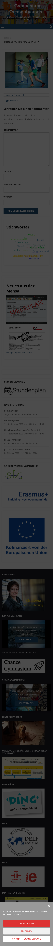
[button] (48, 905)
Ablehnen (26, 931)
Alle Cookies (26, 923)
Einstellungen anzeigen (26, 939)
